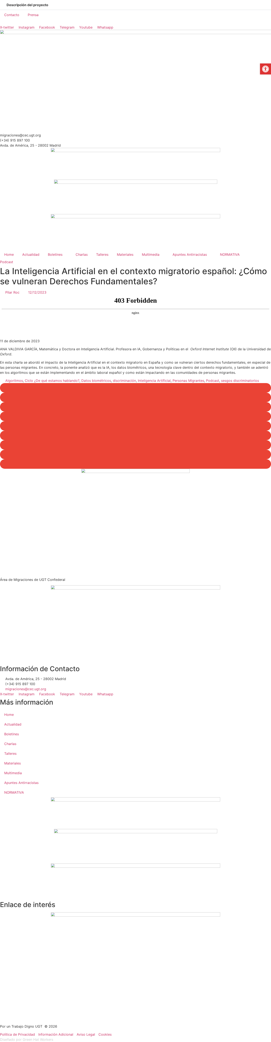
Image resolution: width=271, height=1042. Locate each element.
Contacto (11, 15)
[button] (135, 5)
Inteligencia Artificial (154, 380)
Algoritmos (14, 380)
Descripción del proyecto (27, 5)
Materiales (125, 254)
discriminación (124, 380)
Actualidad (30, 254)
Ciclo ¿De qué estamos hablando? (52, 380)
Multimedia (150, 254)
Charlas (82, 254)
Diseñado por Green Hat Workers (26, 1039)
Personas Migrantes (188, 380)
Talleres (102, 254)
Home (9, 254)
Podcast (6, 262)
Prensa (33, 15)
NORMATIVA (230, 254)
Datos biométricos (96, 380)
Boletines (55, 254)
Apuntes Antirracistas (190, 254)
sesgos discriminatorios (240, 380)
